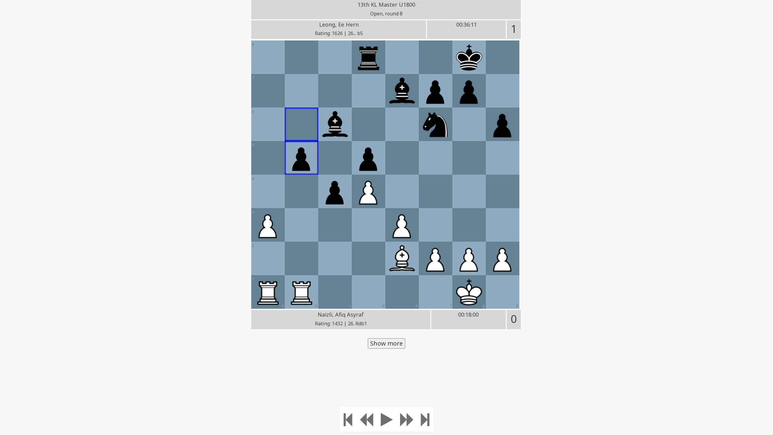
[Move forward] (407, 419)
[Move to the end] (425, 419)
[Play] (387, 419)
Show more (386, 343)
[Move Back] (366, 419)
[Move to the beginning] (348, 419)
